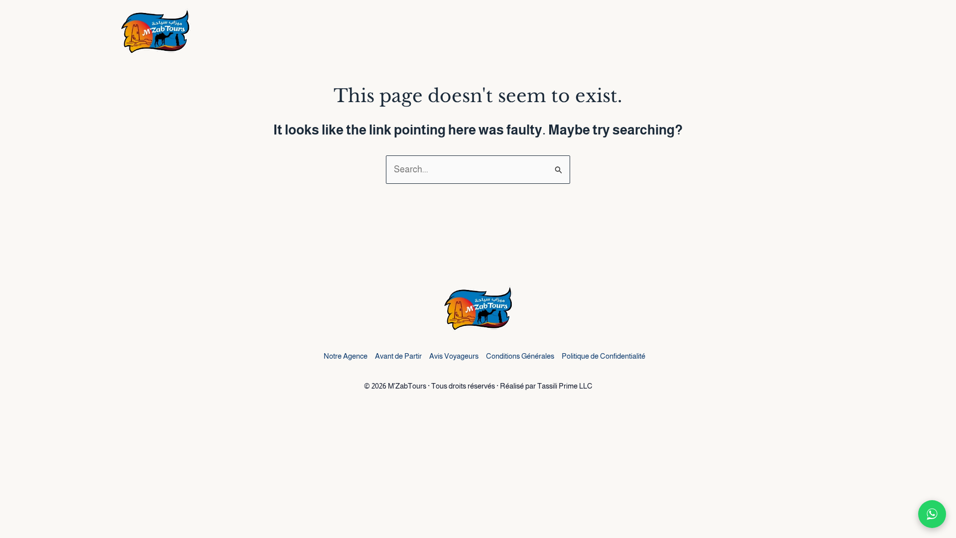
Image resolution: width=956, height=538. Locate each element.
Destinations (543, 32)
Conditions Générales (520, 356)
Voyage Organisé (638, 32)
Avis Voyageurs (453, 356)
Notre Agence (345, 356)
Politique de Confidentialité (603, 356)
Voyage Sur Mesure (738, 32)
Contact (818, 32)
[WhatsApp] (932, 514)
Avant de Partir (398, 356)
